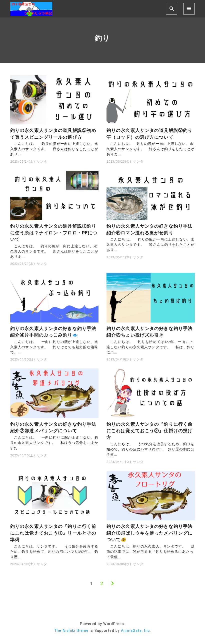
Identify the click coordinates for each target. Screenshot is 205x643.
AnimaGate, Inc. (136, 631)
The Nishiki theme (71, 631)
